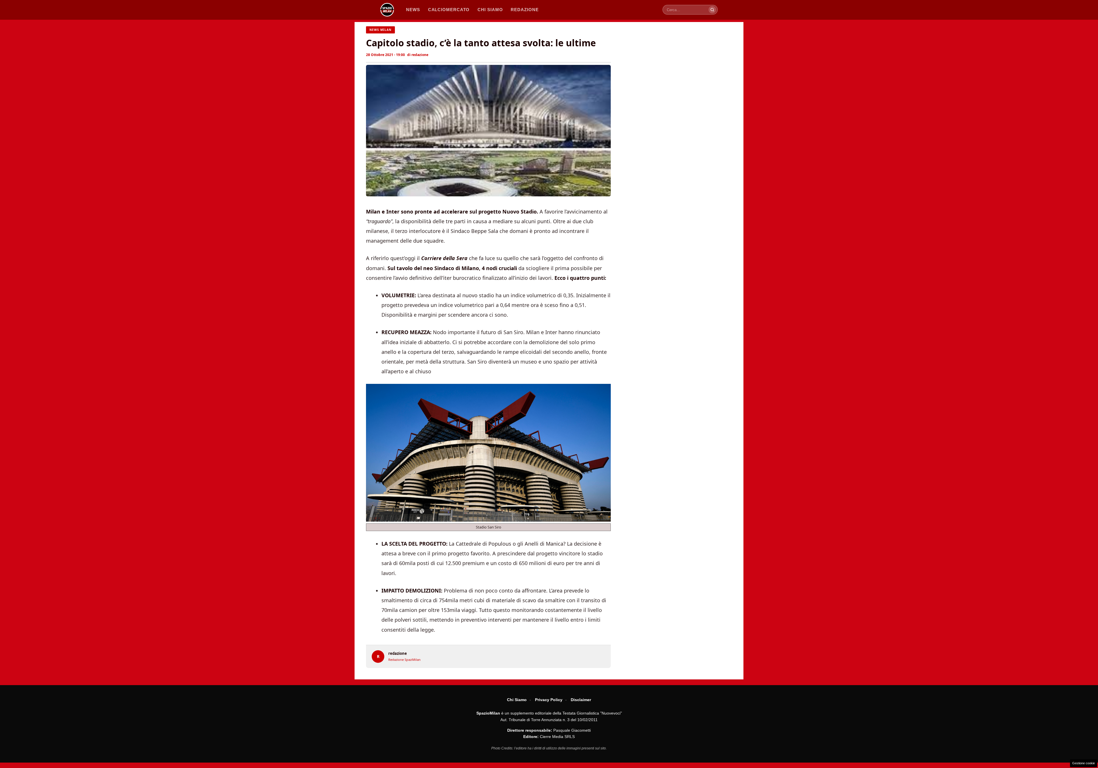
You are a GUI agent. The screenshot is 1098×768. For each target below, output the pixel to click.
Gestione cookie (1083, 763)
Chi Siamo (517, 699)
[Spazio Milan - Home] (387, 10)
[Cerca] (712, 9)
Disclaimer (581, 699)
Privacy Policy (548, 699)
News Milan (380, 30)
